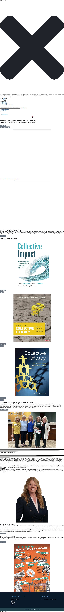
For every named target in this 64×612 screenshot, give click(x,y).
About (12, 597)
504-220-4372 (45, 597)
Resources (13, 602)
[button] (32, 47)
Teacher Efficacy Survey (15, 599)
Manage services (4, 103)
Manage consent (3, 611)
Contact (12, 603)
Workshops (13, 601)
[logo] (4, 115)
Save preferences (17, 107)
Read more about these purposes (7, 105)
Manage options (4, 102)
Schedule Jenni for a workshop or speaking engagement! (10, 178)
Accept (1, 107)
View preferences (9, 107)
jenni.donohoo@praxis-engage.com (49, 599)
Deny (5, 107)
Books (12, 600)
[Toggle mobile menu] (62, 115)
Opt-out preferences (5, 109)
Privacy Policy (3, 110)
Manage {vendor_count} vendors (7, 104)
